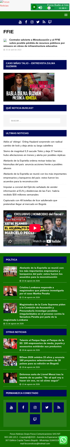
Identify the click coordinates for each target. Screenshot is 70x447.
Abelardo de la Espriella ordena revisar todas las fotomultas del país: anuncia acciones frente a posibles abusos (32, 164)
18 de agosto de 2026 (31, 350)
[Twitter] (38, 22)
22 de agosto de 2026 (31, 281)
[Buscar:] (35, 121)
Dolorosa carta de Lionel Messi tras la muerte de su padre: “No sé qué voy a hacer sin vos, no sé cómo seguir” (41, 377)
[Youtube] (20, 22)
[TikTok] (44, 22)
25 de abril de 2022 (13, 50)
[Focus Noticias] (8, 5)
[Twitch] (50, 22)
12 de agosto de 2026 (31, 384)
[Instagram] (32, 22)
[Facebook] (26, 22)
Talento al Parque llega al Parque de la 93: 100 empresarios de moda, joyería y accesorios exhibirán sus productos (42, 343)
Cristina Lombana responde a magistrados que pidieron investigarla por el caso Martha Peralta (42, 290)
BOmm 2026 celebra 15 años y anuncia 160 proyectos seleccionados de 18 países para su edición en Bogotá (42, 360)
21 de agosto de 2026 (31, 297)
